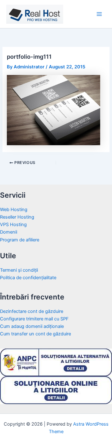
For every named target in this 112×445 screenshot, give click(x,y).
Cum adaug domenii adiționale (32, 326)
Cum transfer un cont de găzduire (35, 334)
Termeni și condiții (19, 270)
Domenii (8, 232)
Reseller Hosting (17, 217)
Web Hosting (13, 209)
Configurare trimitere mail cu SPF (34, 319)
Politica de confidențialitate (28, 277)
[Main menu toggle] (99, 14)
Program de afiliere (19, 240)
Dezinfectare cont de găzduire (31, 311)
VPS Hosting (13, 224)
